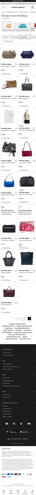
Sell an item (6, 383)
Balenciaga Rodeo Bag (24, 326)
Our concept (7, 352)
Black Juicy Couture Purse (23, 332)
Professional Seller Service (11, 386)
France (4, 486)
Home (3, 12)
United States (18, 486)
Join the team (7, 414)
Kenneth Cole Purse (13, 337)
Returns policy (7, 369)
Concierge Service (8, 355)
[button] (32, 7)
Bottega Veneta (12, 12)
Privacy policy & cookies (17, 443)
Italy (32, 486)
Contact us (6, 397)
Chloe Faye (8, 328)
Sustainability (7, 409)
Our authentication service (11, 367)
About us (5, 406)
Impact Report (7, 411)
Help (4, 391)
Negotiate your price (7, 210)
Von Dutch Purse (24, 339)
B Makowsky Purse (8, 326)
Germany (24, 486)
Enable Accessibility (18, 1)
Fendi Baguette (7, 332)
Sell (4, 375)
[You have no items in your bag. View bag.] (32, 7)
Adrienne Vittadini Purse (17, 324)
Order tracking (7, 364)
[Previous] (13, 318)
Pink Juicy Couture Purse (17, 334)
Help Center (6, 395)
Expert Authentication (25, 210)
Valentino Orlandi (11, 339)
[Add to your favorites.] (16, 64)
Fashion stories (7, 417)
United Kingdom (10, 486)
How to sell (6, 378)
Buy (4, 361)
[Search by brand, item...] (3, 7)
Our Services (7, 349)
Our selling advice (8, 381)
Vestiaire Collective (10, 403)
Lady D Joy (27, 330)
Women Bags (23, 12)
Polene (25, 337)
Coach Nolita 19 (8, 330)
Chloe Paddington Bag (21, 328)
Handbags (32, 12)
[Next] (22, 318)
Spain (29, 486)
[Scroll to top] (29, 318)
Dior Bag (19, 330)
